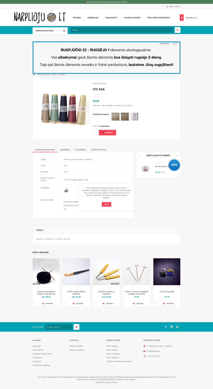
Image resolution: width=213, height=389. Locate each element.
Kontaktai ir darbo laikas (42, 354)
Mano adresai (111, 350)
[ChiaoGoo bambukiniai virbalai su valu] (46, 271)
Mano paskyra (174, 6)
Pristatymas (37, 357)
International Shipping (41, 365)
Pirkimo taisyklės (76, 346)
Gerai (106, 204)
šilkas (38, 239)
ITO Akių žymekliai (167, 291)
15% (174, 165)
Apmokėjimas (38, 350)
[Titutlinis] (34, 75)
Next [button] (177, 155)
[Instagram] (172, 327)
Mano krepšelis (112, 357)
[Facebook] (166, 327)
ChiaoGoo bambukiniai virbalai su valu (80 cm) (46, 292)
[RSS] (177, 327)
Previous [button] (139, 155)
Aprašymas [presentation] (65, 150)
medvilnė (48, 239)
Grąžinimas (37, 361)
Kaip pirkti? (37, 346)
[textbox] (122, 30)
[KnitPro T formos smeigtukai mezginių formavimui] (136, 271)
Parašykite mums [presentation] (98, 150)
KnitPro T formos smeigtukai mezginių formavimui (136, 292)
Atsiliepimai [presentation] (80, 150)
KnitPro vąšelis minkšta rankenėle (76, 292)
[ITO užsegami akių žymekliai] (166, 271)
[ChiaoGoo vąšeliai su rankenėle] (106, 271)
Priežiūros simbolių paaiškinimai (119, 361)
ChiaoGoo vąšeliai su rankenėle (106, 292)
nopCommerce (111, 382)
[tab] (45, 149)
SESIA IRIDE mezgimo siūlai (166, 166)
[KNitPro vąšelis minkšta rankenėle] (76, 271)
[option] (158, 168)
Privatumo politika (77, 350)
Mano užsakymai (113, 354)
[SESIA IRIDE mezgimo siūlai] (146, 168)
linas (66, 239)
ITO (104, 83)
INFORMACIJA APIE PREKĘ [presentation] (45, 150)
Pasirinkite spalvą (101, 114)
